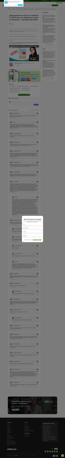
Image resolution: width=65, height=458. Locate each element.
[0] (62, 455)
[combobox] (32, 237)
